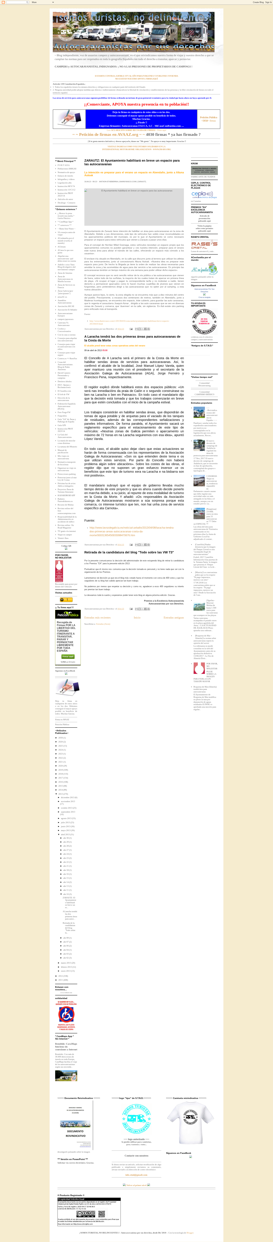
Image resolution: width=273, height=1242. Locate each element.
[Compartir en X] (142, 329)
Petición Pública (62, 724)
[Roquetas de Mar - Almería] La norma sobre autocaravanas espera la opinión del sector (205, 639)
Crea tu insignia (204, 297)
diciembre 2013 (68, 797)
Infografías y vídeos (66, 179)
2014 (60, 790)
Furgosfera (62, 416)
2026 (60, 742)
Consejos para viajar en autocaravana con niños (66, 346)
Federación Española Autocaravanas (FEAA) (67, 406)
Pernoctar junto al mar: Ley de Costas (67, 478)
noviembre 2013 (68, 801)
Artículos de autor (65, 199)
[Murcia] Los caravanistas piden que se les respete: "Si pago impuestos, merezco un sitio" (205, 576)
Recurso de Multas (66, 505)
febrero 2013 (66, 967)
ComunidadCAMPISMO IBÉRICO (204, 393)
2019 (60, 770)
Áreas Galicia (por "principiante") (65, 292)
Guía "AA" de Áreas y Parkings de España (67, 420)
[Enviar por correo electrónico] (136, 329)
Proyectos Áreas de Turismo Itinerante (66, 490)
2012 (60, 976)
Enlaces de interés (65, 176)
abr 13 (66, 886)
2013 (60, 794)
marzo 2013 (66, 963)
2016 (60, 782)
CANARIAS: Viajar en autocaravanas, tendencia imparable (212, 481)
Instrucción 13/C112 (66, 190)
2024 (60, 750)
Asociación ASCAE (66, 306)
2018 (60, 774)
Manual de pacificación (63, 451)
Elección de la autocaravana (64, 399)
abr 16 (66, 874)
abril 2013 (65, 834)
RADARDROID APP (66, 495)
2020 (60, 766)
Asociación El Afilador (67, 310)
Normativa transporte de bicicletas (67, 463)
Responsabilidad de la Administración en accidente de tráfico (67, 519)
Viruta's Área (63, 538)
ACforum (62, 247)
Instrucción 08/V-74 (66, 186)
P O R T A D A (64, 165)
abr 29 (66, 842)
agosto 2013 (66, 818)
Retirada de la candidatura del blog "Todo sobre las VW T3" (129, 552)
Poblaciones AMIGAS (67, 168)
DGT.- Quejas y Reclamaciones (64, 386)
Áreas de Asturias (65, 273)
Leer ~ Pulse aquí (136, 130)
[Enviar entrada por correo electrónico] (131, 329)
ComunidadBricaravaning (204, 384)
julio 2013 (65, 822)
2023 (60, 754)
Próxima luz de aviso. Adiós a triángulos (67, 484)
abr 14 (66, 882)
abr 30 (66, 838)
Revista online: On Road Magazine (66, 526)
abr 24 (66, 854)
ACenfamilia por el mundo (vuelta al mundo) (66, 240)
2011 (60, 980)
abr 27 (66, 850)
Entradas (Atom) (103, 624)
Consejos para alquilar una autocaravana (67, 339)
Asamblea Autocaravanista (65, 301)
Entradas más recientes (97, 617)
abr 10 (66, 894)
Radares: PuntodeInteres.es (65, 500)
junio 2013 (66, 826)
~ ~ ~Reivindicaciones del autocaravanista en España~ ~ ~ (212, 414)
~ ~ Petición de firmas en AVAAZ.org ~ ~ (109, 134)
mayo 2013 (66, 830)
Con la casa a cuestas (67, 335)
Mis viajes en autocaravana (63, 457)
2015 (60, 786)
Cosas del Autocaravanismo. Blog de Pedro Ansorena (65, 366)
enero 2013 (66, 971)
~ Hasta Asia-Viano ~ (66, 228)
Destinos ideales (65, 381)
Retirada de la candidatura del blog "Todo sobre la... (69, 928)
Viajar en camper (65, 534)
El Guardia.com (64, 391)
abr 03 (66, 954)
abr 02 (66, 958)
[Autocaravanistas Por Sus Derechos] (204, 294)
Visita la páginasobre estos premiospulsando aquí (204, 228)
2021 (60, 762)
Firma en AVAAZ (62, 719)
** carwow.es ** (65, 225)
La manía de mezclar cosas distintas (66, 441)
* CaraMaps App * (65, 222)
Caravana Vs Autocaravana (64, 324)
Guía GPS (62, 425)
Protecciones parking (67, 474)
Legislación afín (65, 183)
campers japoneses (65, 319)
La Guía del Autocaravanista (65, 435)
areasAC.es (62, 297)
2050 (60, 738)
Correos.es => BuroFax (67, 358)
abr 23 (66, 858)
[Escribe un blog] (139, 329)
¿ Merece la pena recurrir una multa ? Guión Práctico (66, 215)
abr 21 (66, 866)
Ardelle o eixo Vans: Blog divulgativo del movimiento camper (67, 267)
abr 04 (66, 950)
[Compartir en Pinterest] (148, 329)
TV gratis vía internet (67, 531)
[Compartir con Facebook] (145, 329)
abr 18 (66, 870)
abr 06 (66, 946)
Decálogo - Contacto (66, 203)
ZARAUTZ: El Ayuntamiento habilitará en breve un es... (69, 902)
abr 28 (66, 846)
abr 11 (66, 890)
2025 (60, 746)
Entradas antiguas (174, 617)
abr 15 (66, 878)
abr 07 (66, 942)
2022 (60, 758)
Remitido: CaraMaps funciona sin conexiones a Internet (66, 1046)
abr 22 (66, 862)
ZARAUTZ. (142, 182)
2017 (60, 778)
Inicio (137, 617)
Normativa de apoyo (66, 172)
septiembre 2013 (68, 812)
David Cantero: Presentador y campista (64, 375)
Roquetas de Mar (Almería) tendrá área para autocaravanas (205, 689)
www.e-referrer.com (66, 992)
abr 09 (66, 938)
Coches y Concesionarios (64, 330)
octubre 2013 (67, 808)
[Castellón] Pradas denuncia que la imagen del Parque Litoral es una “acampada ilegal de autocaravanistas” (204, 549)
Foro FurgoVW (64, 412)
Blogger (190, 1233)
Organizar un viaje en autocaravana (67, 469)
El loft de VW (63, 394)
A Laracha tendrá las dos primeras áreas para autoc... (70, 915)
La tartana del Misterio (67, 446)
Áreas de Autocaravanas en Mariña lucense (65, 279)
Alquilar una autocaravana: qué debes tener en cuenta (67, 258)
